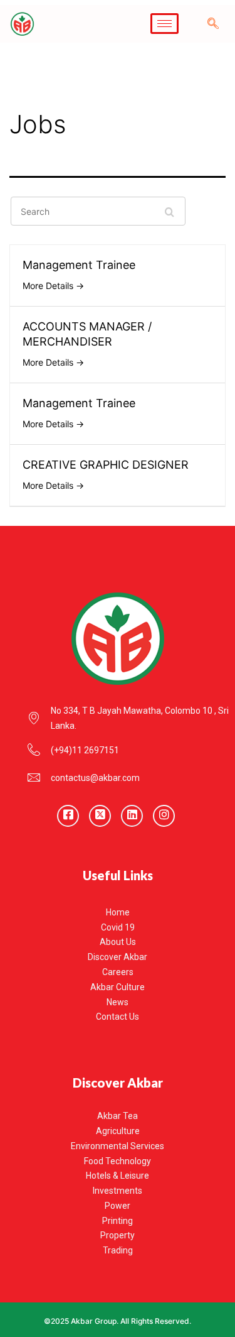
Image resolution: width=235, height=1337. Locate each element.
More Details (49, 285)
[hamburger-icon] (164, 23)
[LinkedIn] (132, 816)
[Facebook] (68, 816)
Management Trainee (79, 264)
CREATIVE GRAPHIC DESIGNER (106, 464)
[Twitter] (100, 816)
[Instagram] (164, 816)
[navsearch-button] (213, 23)
